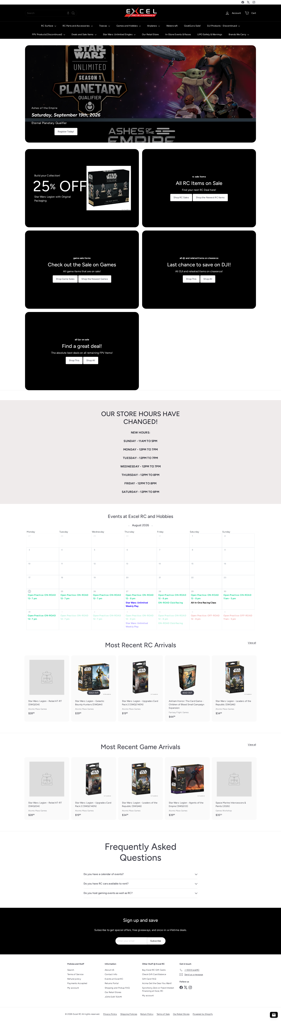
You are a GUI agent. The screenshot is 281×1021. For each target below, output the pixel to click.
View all (252, 642)
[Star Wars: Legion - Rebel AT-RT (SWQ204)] (47, 686)
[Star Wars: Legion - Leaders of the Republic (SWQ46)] (234, 686)
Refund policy (74, 979)
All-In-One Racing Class (203, 602)
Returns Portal (112, 983)
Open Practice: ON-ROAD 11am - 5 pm (237, 597)
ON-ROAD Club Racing (170, 602)
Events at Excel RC (114, 979)
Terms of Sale (163, 1014)
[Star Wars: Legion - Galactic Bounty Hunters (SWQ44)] (93, 686)
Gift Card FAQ (149, 979)
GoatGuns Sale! (192, 25)
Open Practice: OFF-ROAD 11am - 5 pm (237, 617)
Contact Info (111, 974)
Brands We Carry (238, 34)
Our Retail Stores (113, 992)
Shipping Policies (128, 1014)
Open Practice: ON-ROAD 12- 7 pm (42, 597)
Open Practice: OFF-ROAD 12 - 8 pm (205, 617)
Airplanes (152, 25)
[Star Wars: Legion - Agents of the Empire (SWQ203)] (187, 788)
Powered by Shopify (203, 1014)
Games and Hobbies (127, 25)
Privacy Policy (110, 1014)
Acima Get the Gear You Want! (157, 983)
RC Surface (47, 25)
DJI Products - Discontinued (222, 25)
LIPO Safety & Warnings (209, 34)
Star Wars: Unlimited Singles (118, 34)
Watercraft (172, 25)
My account (73, 988)
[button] (68, 13)
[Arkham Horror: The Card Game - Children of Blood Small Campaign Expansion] (187, 688)
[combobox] (51, 13)
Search (70, 970)
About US (109, 970)
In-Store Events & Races (178, 34)
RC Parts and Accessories (76, 25)
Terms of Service (75, 974)
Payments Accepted (77, 983)
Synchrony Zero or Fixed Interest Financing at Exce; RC (158, 989)
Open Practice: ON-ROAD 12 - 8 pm (140, 597)
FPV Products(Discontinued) (47, 34)
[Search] (73, 13)
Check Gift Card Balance (154, 974)
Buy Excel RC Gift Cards (154, 970)
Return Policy (146, 1014)
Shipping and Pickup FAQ (117, 988)
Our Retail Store (150, 34)
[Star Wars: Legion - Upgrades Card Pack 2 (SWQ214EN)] (140, 686)
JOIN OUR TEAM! (113, 997)
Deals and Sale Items (83, 34)
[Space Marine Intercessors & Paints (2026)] (234, 788)
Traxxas (103, 25)
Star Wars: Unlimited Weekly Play (137, 604)
